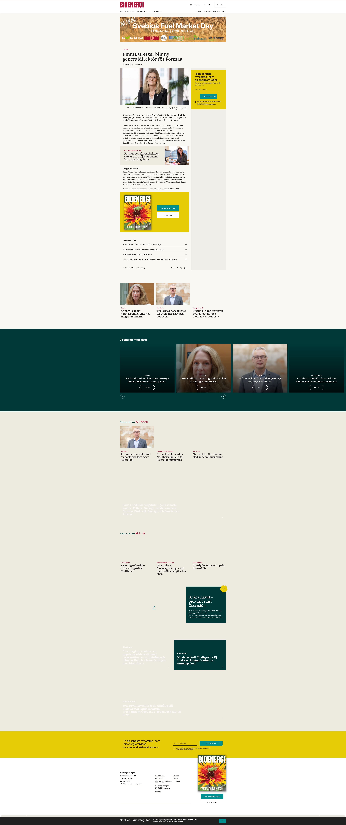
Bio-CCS (147, 11)
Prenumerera (207, 11)
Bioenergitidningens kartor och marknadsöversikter (162, 787)
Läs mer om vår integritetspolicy (206, 104)
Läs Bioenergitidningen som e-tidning (163, 782)
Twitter (175, 778)
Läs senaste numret (168, 208)
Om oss (223, 11)
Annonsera (216, 11)
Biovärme (139, 11)
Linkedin (176, 775)
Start (121, 11)
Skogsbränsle (129, 11)
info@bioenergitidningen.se (131, 784)
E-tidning (199, 11)
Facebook (176, 781)
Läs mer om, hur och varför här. (174, 821)
